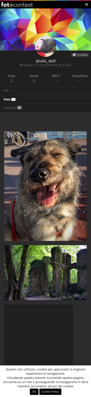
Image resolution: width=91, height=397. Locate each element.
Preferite (12, 108)
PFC (56, 76)
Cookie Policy (50, 391)
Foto (9, 99)
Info (6, 90)
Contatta (82, 55)
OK (34, 391)
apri (45, 186)
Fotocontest (17, 4)
